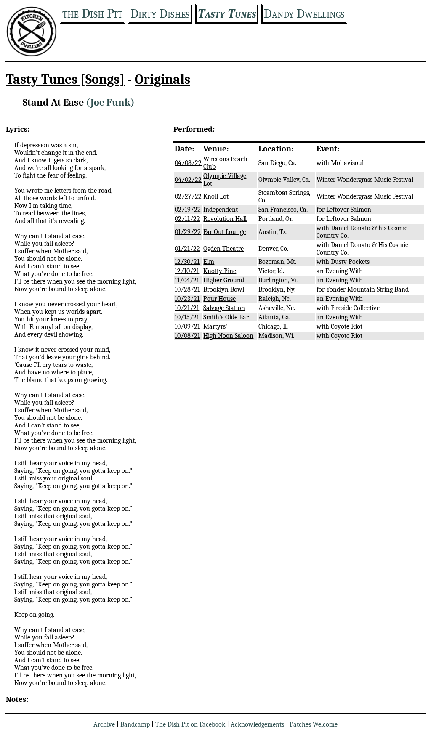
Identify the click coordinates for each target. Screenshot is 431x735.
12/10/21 (187, 271)
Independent (220, 209)
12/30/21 (187, 261)
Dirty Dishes (160, 13)
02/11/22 (187, 219)
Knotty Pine (219, 271)
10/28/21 (187, 289)
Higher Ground (223, 280)
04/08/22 (188, 163)
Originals (162, 79)
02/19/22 (188, 209)
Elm (208, 261)
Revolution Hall (225, 219)
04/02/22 (188, 179)
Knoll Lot (216, 196)
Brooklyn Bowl (223, 289)
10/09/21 (187, 326)
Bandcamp (135, 724)
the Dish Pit (92, 13)
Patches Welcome (314, 724)
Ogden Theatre (223, 248)
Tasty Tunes (227, 13)
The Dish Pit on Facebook (190, 724)
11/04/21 (187, 280)
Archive (104, 724)
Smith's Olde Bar (226, 317)
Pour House (219, 298)
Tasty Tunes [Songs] (65, 79)
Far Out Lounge (224, 232)
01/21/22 (187, 248)
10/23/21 (187, 298)
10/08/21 (187, 336)
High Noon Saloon (228, 336)
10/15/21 (187, 317)
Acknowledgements (257, 724)
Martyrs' (215, 326)
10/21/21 (187, 308)
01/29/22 (188, 232)
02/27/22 (188, 196)
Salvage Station (224, 308)
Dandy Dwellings (304, 13)
